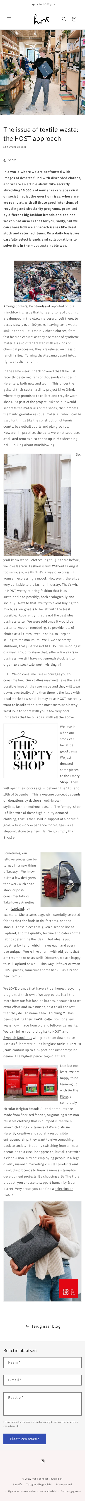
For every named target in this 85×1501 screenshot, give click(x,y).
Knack (36, 371)
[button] (9, 19)
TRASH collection (46, 1019)
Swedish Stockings (17, 1037)
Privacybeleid (64, 1484)
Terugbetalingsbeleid (39, 1484)
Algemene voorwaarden (22, 1491)
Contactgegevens (71, 1491)
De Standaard (39, 306)
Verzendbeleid (48, 1491)
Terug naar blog (46, 1326)
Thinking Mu (58, 1013)
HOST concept (40, 1478)
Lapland (17, 908)
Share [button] (12, 160)
